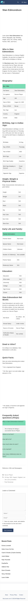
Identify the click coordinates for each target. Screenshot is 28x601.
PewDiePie (5, 563)
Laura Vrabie (5, 577)
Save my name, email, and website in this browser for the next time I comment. (13, 523)
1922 (10, 477)
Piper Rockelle (6, 559)
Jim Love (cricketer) (10, 479)
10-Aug (7, 477)
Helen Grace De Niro (8, 549)
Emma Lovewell (6, 545)
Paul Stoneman (9, 482)
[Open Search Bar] (18, 2)
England (20, 477)
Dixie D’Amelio (6, 570)
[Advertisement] (14, 23)
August (15, 477)
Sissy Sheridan (6, 574)
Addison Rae (5, 567)
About (6, 594)
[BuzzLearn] (3, 2)
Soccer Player (9, 475)
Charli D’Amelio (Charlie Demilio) (11, 552)
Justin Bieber (5, 556)
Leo (24, 477)
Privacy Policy (13, 594)
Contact (21, 594)
